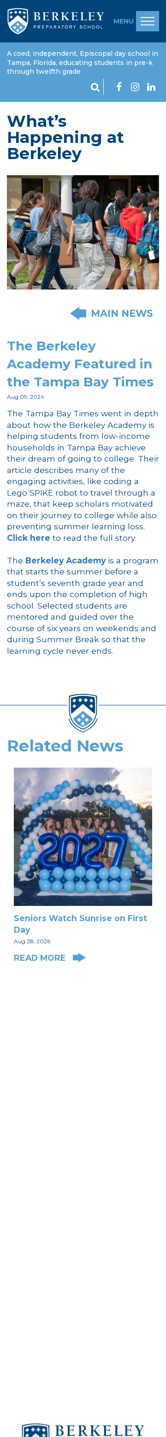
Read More (41, 958)
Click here (28, 538)
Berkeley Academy (65, 560)
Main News (122, 313)
